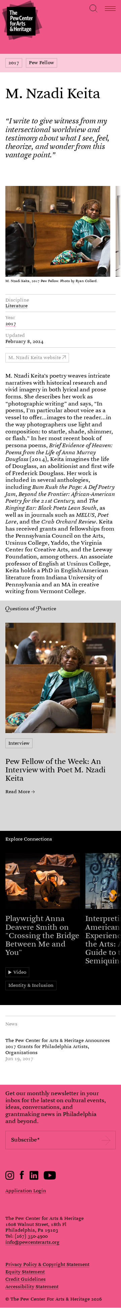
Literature (16, 305)
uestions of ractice (33, 608)
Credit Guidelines (25, 1279)
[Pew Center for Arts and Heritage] (21, 21)
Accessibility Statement (31, 1287)
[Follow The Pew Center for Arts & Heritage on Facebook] (22, 1177)
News (11, 1024)
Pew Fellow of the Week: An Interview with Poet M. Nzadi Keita (55, 769)
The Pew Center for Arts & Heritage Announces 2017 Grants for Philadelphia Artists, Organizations (57, 1046)
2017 (13, 62)
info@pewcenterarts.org (32, 1242)
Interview (19, 743)
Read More (17, 792)
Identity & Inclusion (30, 985)
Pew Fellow (41, 62)
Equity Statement (25, 1272)
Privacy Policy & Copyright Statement (47, 1265)
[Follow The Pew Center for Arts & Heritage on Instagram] (9, 1178)
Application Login (25, 1190)
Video (19, 972)
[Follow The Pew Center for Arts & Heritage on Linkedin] (34, 1178)
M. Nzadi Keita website (34, 357)
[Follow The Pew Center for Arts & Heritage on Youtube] (50, 1178)
